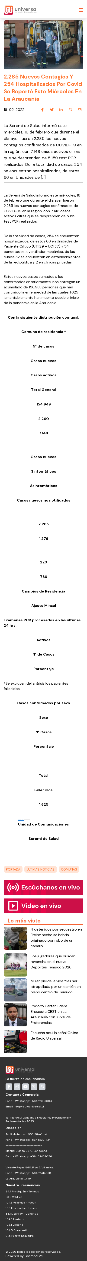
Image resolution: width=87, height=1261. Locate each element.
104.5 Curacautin (17, 1230)
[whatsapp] (70, 110)
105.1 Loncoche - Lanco (21, 1208)
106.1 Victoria (14, 1225)
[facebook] (42, 110)
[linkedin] (61, 110)
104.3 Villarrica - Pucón (21, 1202)
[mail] (79, 110)
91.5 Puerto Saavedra (20, 1236)
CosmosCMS (35, 1256)
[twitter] (51, 110)
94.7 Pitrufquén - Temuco (22, 1191)
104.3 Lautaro (15, 1219)
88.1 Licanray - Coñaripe (22, 1214)
